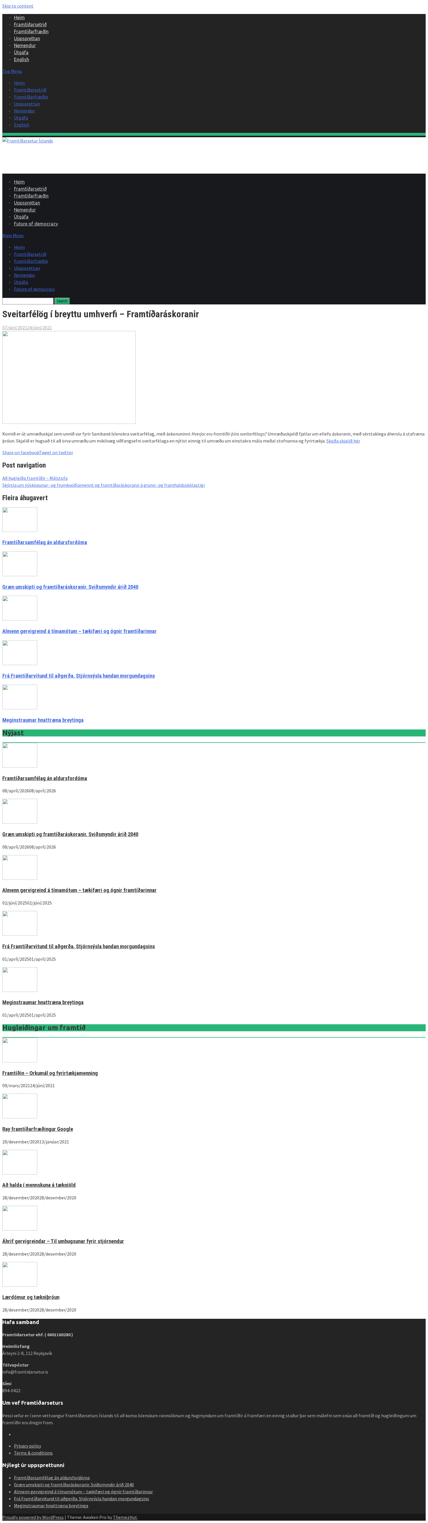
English (21, 59)
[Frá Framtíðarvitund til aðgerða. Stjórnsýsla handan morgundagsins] (19, 934)
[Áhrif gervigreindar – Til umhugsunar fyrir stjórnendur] (19, 1229)
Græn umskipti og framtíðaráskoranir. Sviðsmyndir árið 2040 (70, 587)
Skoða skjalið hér (343, 441)
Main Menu (13, 235)
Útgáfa (21, 52)
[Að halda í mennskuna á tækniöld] (19, 1173)
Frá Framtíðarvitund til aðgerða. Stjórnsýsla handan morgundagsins (78, 676)
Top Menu (12, 71)
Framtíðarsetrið (30, 24)
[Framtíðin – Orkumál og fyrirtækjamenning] (19, 1061)
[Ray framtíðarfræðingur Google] (19, 1117)
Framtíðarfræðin (31, 31)
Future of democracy (36, 223)
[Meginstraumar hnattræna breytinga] (19, 990)
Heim (19, 17)
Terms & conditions (33, 1453)
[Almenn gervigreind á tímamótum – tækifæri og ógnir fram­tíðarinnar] (19, 878)
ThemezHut (125, 1517)
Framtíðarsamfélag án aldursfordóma (44, 542)
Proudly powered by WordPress (33, 1517)
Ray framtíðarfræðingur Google (37, 1129)
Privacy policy (27, 1446)
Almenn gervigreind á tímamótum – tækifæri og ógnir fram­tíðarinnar (79, 631)
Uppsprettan (27, 38)
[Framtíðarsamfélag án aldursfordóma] (19, 766)
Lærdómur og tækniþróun (30, 1297)
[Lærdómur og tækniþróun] (19, 1285)
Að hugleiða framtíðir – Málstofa (35, 478)
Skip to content (17, 6)
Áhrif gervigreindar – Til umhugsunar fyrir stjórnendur (63, 1241)
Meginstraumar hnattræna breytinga (43, 720)
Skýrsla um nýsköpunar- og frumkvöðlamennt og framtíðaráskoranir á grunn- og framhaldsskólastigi (103, 485)
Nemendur (25, 45)
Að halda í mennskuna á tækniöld (39, 1185)
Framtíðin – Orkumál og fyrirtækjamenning (50, 1073)
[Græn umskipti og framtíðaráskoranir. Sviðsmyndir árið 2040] (19, 822)
